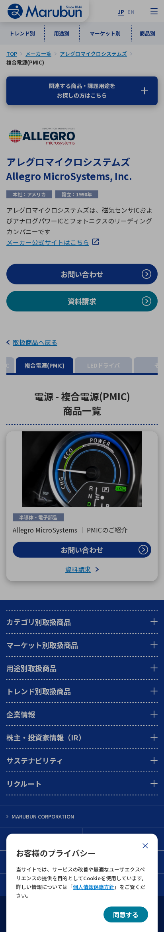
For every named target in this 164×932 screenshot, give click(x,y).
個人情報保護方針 (93, 887)
